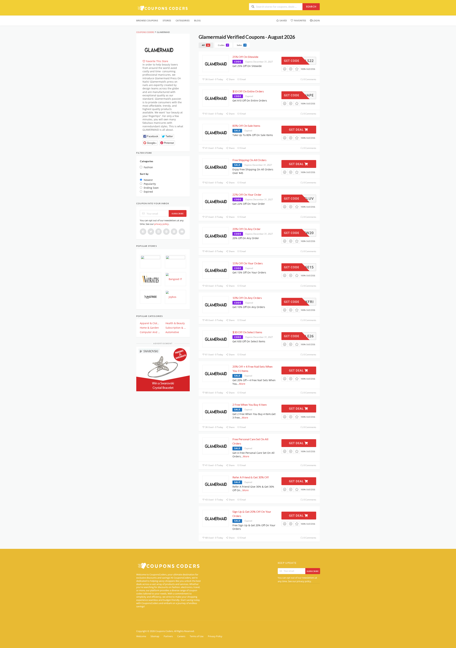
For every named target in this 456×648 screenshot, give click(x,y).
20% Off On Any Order (246, 229)
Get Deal (297, 130)
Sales (241, 45)
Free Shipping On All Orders (249, 160)
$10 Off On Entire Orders (248, 91)
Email (243, 79)
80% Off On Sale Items (246, 125)
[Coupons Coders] (163, 8)
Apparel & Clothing (150, 323)
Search (311, 6)
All (205, 45)
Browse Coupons (147, 20)
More (242, 383)
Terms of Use (196, 636)
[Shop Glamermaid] (158, 49)
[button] (150, 136)
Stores (167, 20)
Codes (223, 45)
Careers (181, 636)
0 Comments (309, 79)
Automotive (172, 332)
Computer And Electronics (150, 332)
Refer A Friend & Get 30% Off (250, 477)
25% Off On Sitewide (245, 56)
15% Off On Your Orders (247, 263)
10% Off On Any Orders (247, 297)
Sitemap (155, 636)
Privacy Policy (215, 636)
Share (231, 79)
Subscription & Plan (175, 327)
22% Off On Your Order (246, 194)
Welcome (141, 636)
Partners (168, 636)
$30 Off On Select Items (247, 332)
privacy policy (161, 224)
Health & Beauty (175, 323)
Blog (197, 20)
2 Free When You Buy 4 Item (249, 404)
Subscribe (178, 213)
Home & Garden (149, 327)
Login (316, 20)
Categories (183, 20)
